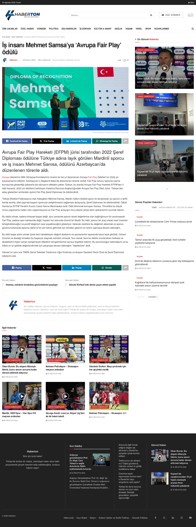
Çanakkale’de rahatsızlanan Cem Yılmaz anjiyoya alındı (163, 221)
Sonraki (152, 297)
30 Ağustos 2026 (10, 377)
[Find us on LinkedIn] (172, 517)
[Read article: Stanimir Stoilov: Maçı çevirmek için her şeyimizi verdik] (109, 349)
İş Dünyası (85, 28)
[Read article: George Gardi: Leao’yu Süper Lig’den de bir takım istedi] (65, 396)
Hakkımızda (68, 517)
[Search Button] (152, 15)
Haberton (14, 60)
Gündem (41, 28)
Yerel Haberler (146, 96)
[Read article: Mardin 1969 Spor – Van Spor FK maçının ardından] (21, 396)
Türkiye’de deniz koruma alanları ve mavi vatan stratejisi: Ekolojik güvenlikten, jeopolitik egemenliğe (130, 492)
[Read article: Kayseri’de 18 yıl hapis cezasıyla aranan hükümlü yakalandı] (164, 161)
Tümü (154, 207)
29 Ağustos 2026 (143, 289)
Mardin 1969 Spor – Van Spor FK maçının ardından (19, 414)
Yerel (139, 28)
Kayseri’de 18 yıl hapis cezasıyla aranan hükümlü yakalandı (162, 173)
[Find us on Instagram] (181, 517)
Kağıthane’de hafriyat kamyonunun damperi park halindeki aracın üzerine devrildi (159, 284)
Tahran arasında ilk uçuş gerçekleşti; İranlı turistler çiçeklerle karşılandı (160, 241)
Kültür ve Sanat (185, 207)
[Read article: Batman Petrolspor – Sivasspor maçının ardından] (65, 349)
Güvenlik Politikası (140, 517)
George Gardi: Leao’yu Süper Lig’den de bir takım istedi (65, 414)
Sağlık (118, 28)
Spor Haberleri (17, 37)
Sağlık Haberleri (167, 207)
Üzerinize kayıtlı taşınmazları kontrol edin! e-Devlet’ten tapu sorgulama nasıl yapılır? (130, 477)
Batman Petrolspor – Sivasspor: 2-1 (107, 413)
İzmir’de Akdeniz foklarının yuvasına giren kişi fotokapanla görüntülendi (164, 262)
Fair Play (92, 177)
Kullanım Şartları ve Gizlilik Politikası (114, 517)
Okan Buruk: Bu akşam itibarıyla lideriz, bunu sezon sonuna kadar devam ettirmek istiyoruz (19, 369)
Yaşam (128, 28)
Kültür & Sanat (102, 28)
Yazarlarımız (161, 28)
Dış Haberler (69, 28)
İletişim (93, 517)
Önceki (140, 297)
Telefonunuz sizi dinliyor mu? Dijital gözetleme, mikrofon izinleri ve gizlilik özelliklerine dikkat (130, 464)
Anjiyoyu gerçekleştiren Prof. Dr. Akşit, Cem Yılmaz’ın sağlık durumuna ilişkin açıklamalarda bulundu (80, 461)
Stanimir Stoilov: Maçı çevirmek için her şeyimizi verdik (107, 368)
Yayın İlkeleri (81, 517)
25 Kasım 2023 (29, 60)
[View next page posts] (167, 189)
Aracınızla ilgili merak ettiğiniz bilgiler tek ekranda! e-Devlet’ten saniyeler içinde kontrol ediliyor (129, 450)
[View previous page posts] (162, 189)
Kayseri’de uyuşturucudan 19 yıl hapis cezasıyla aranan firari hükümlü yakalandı (162, 126)
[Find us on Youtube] (190, 517)
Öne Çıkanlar (10, 28)
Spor (148, 28)
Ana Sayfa (6, 37)
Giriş (192, 2)
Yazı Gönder (172, 15)
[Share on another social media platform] (125, 141)
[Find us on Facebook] (155, 517)
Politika (53, 28)
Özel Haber (27, 28)
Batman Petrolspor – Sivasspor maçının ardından (62, 368)
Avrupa (6, 177)
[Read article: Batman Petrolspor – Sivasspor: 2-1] (109, 396)
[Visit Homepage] (23, 15)
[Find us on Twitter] (164, 517)
